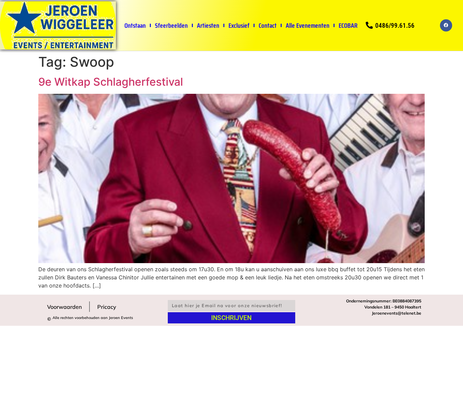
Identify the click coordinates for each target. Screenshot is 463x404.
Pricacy (106, 306)
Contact (267, 25)
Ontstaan (134, 25)
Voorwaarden (64, 306)
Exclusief (238, 25)
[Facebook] (446, 25)
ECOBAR (347, 25)
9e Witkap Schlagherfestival (110, 81)
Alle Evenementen (307, 25)
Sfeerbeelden (171, 25)
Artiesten (208, 25)
